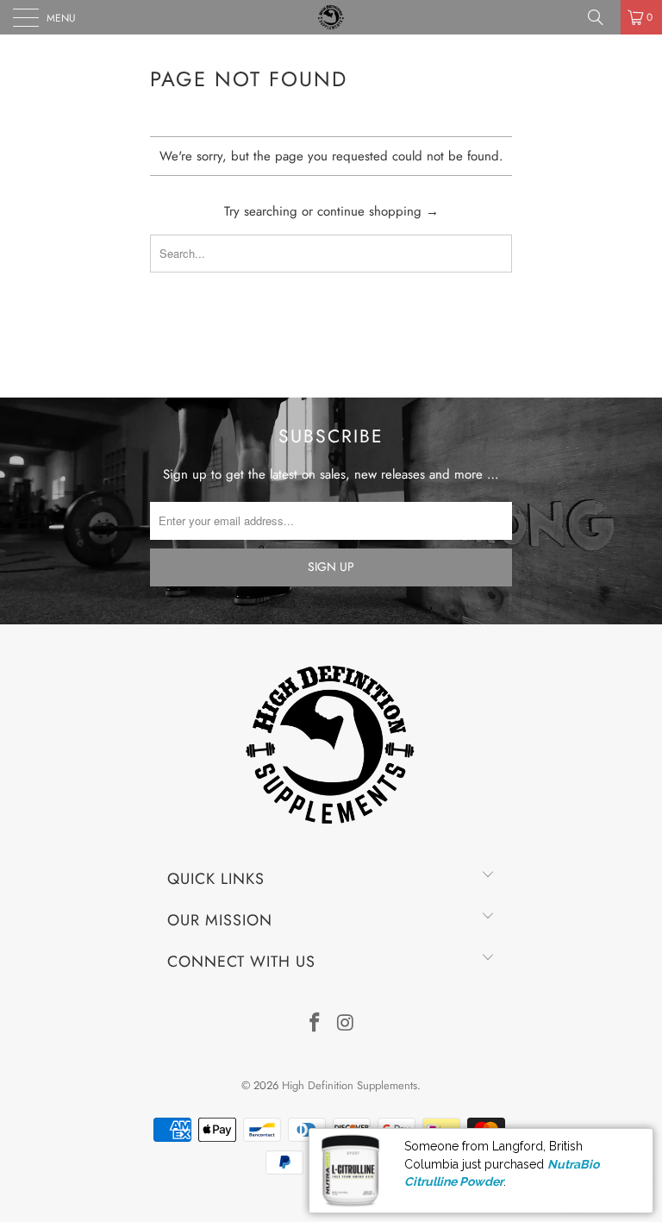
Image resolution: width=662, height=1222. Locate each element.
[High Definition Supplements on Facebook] (315, 1024)
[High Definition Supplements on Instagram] (346, 1024)
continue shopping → (378, 211)
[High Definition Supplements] (331, 17)
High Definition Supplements (349, 1085)
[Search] (601, 17)
